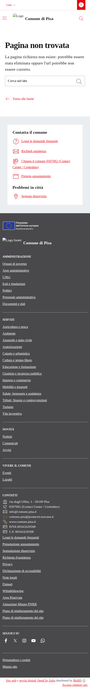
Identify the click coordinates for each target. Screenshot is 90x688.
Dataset (7, 584)
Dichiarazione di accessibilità (22, 571)
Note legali (10, 577)
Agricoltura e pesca (15, 327)
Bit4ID (77, 680)
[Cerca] (79, 81)
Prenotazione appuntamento (21, 544)
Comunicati (10, 443)
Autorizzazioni (12, 347)
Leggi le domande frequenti (21, 537)
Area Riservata (12, 597)
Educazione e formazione (19, 367)
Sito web (11, 680)
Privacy (8, 564)
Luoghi (7, 479)
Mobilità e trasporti (15, 387)
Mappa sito (10, 666)
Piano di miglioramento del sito (23, 611)
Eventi (7, 473)
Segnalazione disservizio (19, 551)
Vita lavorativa (12, 413)
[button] (11, 5)
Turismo (8, 407)
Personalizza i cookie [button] (16, 660)
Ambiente (9, 333)
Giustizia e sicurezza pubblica (22, 373)
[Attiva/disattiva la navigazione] (4, 18)
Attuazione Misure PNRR (20, 604)
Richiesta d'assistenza (17, 557)
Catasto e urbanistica (16, 353)
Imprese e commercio (17, 380)
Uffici (6, 277)
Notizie (7, 436)
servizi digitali (27, 680)
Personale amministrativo (19, 297)
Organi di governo (15, 264)
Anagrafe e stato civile (17, 340)
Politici (7, 290)
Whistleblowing (13, 591)
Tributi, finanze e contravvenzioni (25, 400)
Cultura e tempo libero (17, 360)
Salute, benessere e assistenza (22, 393)
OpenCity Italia (46, 680)
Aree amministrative (16, 270)
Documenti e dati (14, 304)
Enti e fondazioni (14, 284)
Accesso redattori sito (74, 685)
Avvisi (7, 450)
